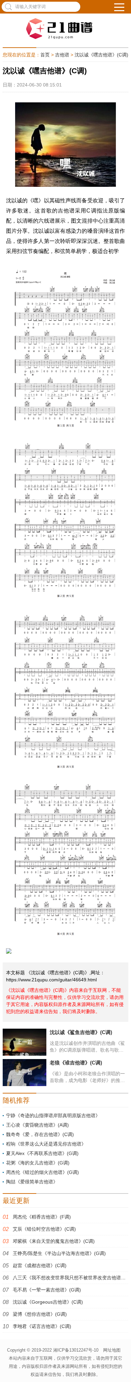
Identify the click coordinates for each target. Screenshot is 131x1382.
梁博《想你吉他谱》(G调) (40, 1314)
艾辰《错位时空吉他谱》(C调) (44, 1229)
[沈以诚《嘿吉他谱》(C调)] (65, 29)
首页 (45, 54)
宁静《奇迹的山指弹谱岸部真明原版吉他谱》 (53, 1115)
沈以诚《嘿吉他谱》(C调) (101, 54)
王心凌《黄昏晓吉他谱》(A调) (37, 1125)
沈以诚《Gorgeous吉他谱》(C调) (48, 1302)
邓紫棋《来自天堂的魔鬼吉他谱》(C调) (54, 1241)
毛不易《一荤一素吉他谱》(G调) (47, 1289)
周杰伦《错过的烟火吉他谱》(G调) (42, 1172)
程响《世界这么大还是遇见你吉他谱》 (46, 1144)
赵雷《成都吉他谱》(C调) (40, 1265)
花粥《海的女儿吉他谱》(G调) (38, 1162)
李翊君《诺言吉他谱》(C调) (42, 1326)
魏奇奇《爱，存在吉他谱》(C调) (40, 1134)
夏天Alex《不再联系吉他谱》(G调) (42, 1153)
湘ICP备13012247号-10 (75, 1350)
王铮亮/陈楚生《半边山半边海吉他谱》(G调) (59, 1253)
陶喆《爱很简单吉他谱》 (32, 1181)
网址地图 (112, 1350)
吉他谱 (62, 54)
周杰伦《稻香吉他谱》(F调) (42, 1217)
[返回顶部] (122, 1368)
